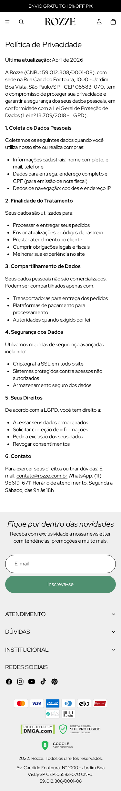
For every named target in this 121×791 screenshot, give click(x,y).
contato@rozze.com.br (41, 475)
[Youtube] (31, 681)
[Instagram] (20, 681)
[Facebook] (9, 681)
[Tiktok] (43, 681)
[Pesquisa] (21, 22)
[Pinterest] (54, 681)
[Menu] (7, 21)
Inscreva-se (60, 584)
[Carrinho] (113, 22)
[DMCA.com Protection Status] (37, 729)
